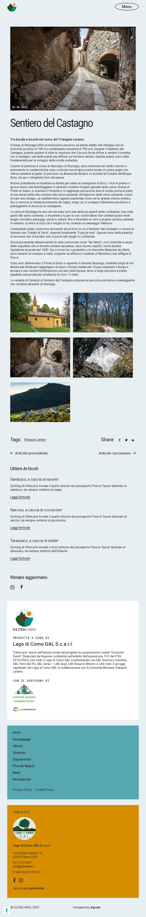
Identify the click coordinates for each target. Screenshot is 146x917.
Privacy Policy (22, 790)
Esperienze (22, 759)
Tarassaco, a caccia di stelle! (34, 540)
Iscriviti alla (29, 888)
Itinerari (19, 752)
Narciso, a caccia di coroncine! (36, 510)
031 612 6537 (22, 862)
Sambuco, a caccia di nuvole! (34, 479)
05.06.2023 (19, 107)
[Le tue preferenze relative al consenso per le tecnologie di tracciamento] (6, 910)
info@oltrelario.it (24, 866)
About (17, 746)
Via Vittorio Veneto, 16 (28, 853)
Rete (16, 772)
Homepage (21, 739)
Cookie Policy (44, 790)
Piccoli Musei (23, 766)
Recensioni (21, 779)
